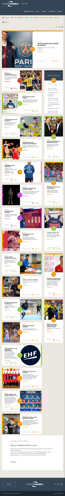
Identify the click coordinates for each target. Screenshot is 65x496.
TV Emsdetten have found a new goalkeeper (52, 94)
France (15, 17)
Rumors (60, 11)
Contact (44, 11)
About (37, 11)
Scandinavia (35, 17)
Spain (58, 17)
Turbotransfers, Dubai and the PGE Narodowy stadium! (53, 104)
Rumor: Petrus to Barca (53, 108)
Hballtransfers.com (28, 11)
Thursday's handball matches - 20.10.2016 (53, 99)
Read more (13, 462)
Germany (7, 17)
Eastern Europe (24, 17)
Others (6, 22)
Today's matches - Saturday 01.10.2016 (53, 89)
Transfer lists (51, 11)
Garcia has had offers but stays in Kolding (53, 112)
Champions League (47, 17)
